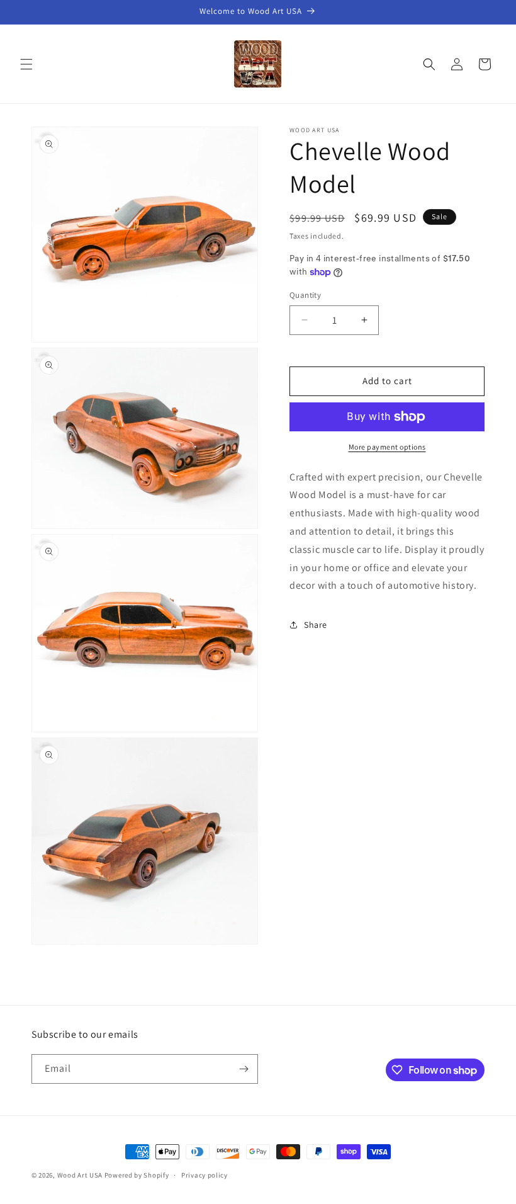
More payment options (387, 446)
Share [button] (315, 624)
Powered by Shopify (136, 1175)
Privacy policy (204, 1175)
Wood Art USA (80, 1175)
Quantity (305, 295)
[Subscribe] (243, 1069)
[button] (26, 64)
